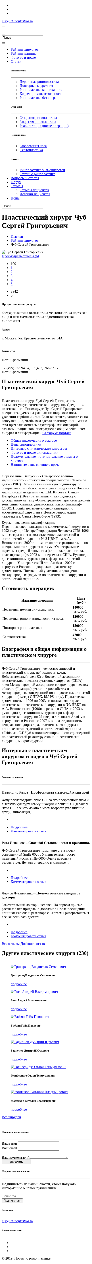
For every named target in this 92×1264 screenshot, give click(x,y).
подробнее (19, 984)
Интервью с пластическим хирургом (39, 448)
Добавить (16, 1162)
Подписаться (12, 1200)
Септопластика (31, 150)
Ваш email (9, 1148)
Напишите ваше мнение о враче (35, 464)
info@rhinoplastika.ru (17, 21)
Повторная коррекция (36, 85)
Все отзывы (11, 944)
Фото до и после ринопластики (35, 452)
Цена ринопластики (26, 444)
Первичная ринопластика (39, 81)
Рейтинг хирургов (25, 240)
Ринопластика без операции (41, 98)
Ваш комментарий (16, 1157)
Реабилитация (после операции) (44, 126)
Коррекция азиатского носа (40, 94)
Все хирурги (11, 1117)
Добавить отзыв (33, 944)
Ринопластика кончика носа (41, 89)
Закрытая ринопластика (38, 122)
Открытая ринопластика (38, 118)
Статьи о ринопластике (37, 174)
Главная (17, 236)
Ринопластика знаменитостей (42, 170)
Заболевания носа (33, 146)
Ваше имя (9, 1143)
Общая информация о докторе (34, 440)
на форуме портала (56, 433)
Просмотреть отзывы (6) (20, 256)
